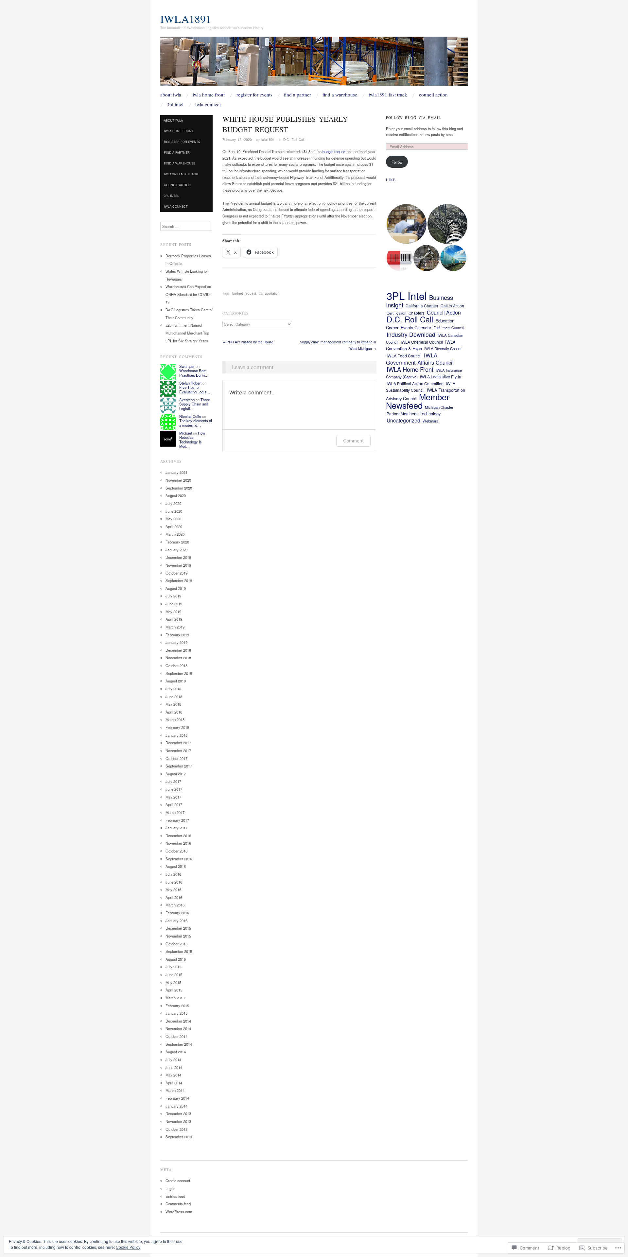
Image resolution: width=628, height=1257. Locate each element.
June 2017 (174, 789)
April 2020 (174, 526)
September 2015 (179, 951)
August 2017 (176, 773)
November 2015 (178, 935)
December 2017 (178, 742)
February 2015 (177, 1005)
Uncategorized (403, 420)
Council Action (433, 94)
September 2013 (179, 1136)
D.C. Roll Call (293, 139)
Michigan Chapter (439, 407)
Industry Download (411, 334)
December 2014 (178, 1021)
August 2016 (176, 866)
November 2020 (178, 480)
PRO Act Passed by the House (247, 341)
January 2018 (176, 735)
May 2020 (173, 518)
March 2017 (175, 812)
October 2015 (176, 943)
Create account (178, 1180)
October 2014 (176, 1036)
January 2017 (176, 827)
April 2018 (174, 712)
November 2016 (178, 843)
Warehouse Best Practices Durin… (193, 373)
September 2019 (179, 580)
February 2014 (177, 1098)
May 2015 (173, 982)
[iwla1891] (314, 63)
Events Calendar (416, 327)
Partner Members (402, 413)
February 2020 (177, 541)
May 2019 (173, 611)
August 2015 (176, 959)
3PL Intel (175, 104)
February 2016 (177, 912)
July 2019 (173, 595)
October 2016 (176, 850)
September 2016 (179, 858)
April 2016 (174, 897)
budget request (334, 151)
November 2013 (178, 1121)
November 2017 (178, 750)
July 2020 (173, 503)
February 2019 (177, 634)
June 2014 (174, 1067)
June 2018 (174, 696)
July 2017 (173, 781)
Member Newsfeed (417, 401)
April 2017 (174, 804)
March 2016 (175, 904)
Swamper (187, 366)
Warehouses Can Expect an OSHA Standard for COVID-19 (188, 294)
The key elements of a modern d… (195, 423)
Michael (185, 433)
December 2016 (178, 835)
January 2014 (176, 1106)
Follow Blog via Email (413, 117)
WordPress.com (179, 1211)
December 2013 (178, 1113)
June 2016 (174, 882)
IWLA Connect (208, 104)
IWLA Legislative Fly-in (440, 377)
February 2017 (177, 820)
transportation (269, 293)
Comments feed (178, 1203)
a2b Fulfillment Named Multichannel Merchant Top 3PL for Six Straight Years (187, 332)
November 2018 (178, 657)
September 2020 (179, 488)
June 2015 (174, 974)
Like (391, 179)
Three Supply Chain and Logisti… (194, 404)
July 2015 (173, 966)
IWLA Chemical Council (422, 342)
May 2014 (173, 1074)
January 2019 (176, 642)
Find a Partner (297, 94)
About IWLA (170, 94)
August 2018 (176, 680)
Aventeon (187, 399)
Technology (430, 413)
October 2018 (176, 665)
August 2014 (176, 1051)
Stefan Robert (190, 383)
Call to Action (452, 305)
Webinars (430, 420)
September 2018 (179, 673)
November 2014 (178, 1028)
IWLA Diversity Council (443, 348)
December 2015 (178, 928)
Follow (397, 161)
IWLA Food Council (404, 355)
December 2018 (178, 650)
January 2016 (176, 920)
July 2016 (173, 874)
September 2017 (179, 765)
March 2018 (175, 719)
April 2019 (174, 619)
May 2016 (173, 889)
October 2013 (176, 1129)
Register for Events (254, 94)
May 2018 (173, 704)
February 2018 (177, 727)
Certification (396, 313)
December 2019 (178, 557)
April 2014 (174, 1082)
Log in (170, 1188)
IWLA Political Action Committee (415, 383)
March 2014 (175, 1090)
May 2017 (173, 797)
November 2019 (178, 565)
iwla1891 (185, 18)
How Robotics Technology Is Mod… (192, 439)
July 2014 (173, 1059)
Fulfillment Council (448, 327)
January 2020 (176, 549)
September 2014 (179, 1044)
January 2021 (176, 472)
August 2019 (176, 588)
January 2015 (176, 1013)
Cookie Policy (128, 1247)
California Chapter (422, 305)
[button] (406, 224)
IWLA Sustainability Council (420, 387)
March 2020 (175, 534)
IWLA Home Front (209, 94)
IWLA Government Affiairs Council (420, 358)
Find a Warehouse (340, 94)
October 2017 (176, 758)
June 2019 (174, 603)
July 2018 (173, 688)
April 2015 (174, 989)
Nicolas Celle (190, 416)
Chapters (417, 313)
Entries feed (175, 1196)
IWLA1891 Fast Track (388, 94)
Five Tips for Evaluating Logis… (194, 389)
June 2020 (174, 511)
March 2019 (175, 626)
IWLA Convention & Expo (421, 345)
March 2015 (175, 997)
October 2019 (176, 573)
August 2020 (176, 495)
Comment (353, 440)
